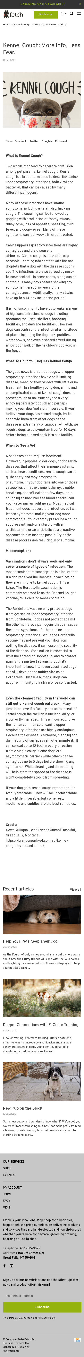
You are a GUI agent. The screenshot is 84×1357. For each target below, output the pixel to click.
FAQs (6, 1201)
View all (75, 890)
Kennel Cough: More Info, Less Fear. (35, 24)
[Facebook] (4, 1266)
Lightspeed (9, 1347)
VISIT (7, 1208)
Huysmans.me (11, 1351)
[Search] (72, 14)
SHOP (7, 1168)
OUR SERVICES (14, 1162)
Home (6, 24)
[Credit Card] (77, 1342)
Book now (46, 15)
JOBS (7, 1194)
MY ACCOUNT (12, 1188)
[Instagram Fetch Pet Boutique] (11, 1266)
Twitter (34, 141)
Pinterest (61, 141)
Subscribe (42, 1307)
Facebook (20, 141)
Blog (63, 24)
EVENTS (9, 1175)
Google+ (47, 141)
